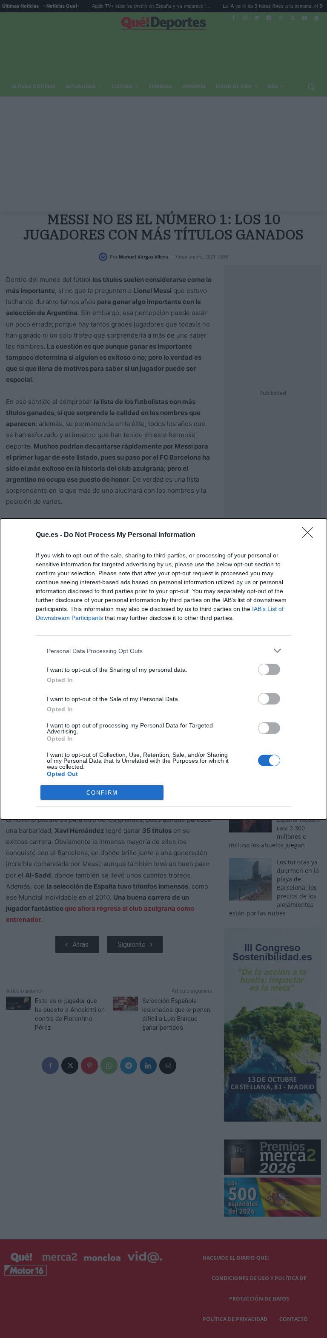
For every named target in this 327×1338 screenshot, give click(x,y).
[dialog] (163, 669)
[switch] (269, 669)
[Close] (310, 535)
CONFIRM (102, 793)
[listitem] (163, 650)
